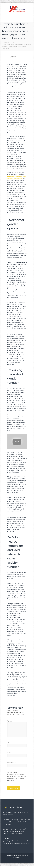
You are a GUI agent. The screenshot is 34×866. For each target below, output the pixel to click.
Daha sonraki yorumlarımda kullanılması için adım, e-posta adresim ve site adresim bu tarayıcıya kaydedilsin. (17, 776)
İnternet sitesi (11, 762)
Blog (13, 42)
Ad (8, 742)
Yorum (10, 721)
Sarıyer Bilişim (17, 857)
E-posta (10, 752)
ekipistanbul (10, 58)
